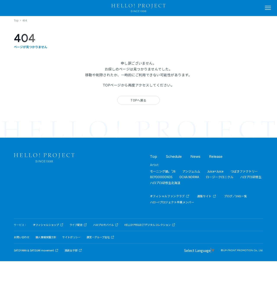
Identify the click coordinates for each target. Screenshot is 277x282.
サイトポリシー (71, 237)
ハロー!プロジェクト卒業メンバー (172, 202)
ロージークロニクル (219, 177)
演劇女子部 (70, 250)
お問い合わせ (21, 237)
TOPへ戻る (138, 100)
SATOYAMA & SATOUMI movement (34, 250)
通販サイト (204, 196)
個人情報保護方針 (45, 237)
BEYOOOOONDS (161, 177)
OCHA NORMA (189, 177)
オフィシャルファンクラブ (167, 196)
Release (215, 156)
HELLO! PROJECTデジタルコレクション (147, 225)
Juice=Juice (215, 171)
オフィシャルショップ (46, 225)
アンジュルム (191, 171)
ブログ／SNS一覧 (235, 196)
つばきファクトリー (244, 171)
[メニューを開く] (268, 8)
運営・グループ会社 (98, 237)
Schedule (174, 156)
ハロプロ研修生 (250, 177)
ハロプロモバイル (103, 225)
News (195, 156)
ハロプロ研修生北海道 (165, 183)
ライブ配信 (75, 225)
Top (153, 156)
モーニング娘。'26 (163, 171)
